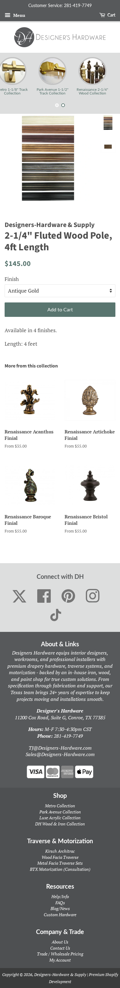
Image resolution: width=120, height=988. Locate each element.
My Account (60, 960)
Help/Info (60, 896)
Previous (13, 76)
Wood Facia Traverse (60, 857)
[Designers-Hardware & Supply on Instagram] (93, 596)
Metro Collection (60, 806)
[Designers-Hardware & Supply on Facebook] (44, 596)
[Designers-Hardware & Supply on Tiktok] (56, 615)
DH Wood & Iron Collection (60, 824)
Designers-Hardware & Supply (60, 974)
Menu (18, 15)
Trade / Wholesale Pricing (60, 954)
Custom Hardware (60, 914)
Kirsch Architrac (60, 851)
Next (107, 76)
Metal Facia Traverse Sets (60, 863)
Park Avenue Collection (60, 812)
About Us (60, 942)
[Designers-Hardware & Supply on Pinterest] (68, 596)
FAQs (60, 902)
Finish (12, 279)
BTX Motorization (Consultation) (60, 869)
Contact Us (60, 948)
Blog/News (60, 908)
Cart (110, 14)
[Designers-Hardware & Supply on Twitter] (19, 596)
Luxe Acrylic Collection (60, 818)
